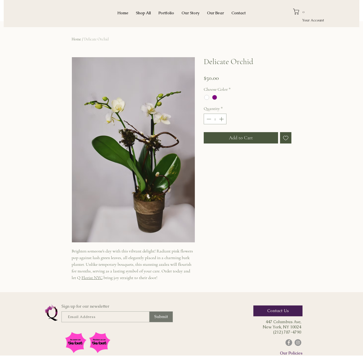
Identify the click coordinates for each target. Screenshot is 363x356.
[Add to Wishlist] (285, 137)
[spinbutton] (215, 119)
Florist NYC (91, 277)
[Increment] (222, 119)
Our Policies (291, 353)
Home (76, 39)
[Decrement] (208, 119)
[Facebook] (288, 342)
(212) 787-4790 (287, 332)
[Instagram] (298, 342)
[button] (300, 12)
